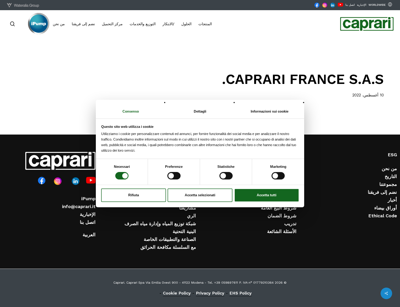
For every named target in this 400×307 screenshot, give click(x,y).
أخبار (392, 200)
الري (191, 215)
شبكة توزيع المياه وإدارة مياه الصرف (160, 223)
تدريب (290, 223)
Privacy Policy (210, 293)
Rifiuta (133, 195)
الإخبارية (88, 214)
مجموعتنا (388, 184)
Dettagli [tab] (200, 111)
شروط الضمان (282, 215)
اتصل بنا (88, 222)
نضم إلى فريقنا (382, 192)
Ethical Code (382, 215)
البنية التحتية (184, 231)
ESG (392, 154)
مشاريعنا (187, 208)
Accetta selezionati (200, 195)
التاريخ (391, 176)
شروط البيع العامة (279, 208)
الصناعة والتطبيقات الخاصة (170, 239)
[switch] (174, 176)
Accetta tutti (266, 195)
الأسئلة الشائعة (282, 231)
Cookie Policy (177, 293)
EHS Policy (240, 293)
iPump (88, 198)
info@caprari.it (79, 206)
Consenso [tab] (130, 111)
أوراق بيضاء (385, 208)
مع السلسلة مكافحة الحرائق (168, 247)
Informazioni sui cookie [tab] (269, 111)
